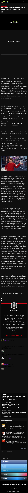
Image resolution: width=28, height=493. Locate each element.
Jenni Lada (7, 11)
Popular (10, 420)
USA (17, 300)
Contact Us (5, 484)
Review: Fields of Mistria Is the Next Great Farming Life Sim (13, 445)
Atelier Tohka (9, 432)
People (2, 420)
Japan (8, 300)
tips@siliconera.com (16, 491)
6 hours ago (23, 437)
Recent (6, 420)
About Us (23, 483)
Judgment (13, 300)
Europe (4, 300)
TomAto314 (8, 440)
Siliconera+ (17, 483)
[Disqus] (14, 354)
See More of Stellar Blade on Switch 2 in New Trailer (14, 412)
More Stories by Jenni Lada (14, 335)
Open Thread (9, 483)
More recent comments (6, 451)
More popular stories (6, 416)
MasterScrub (9, 425)
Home (3, 483)
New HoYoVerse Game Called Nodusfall (11, 404)
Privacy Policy (22, 484)
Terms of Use (13, 484)
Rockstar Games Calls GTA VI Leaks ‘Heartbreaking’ (14, 396)
